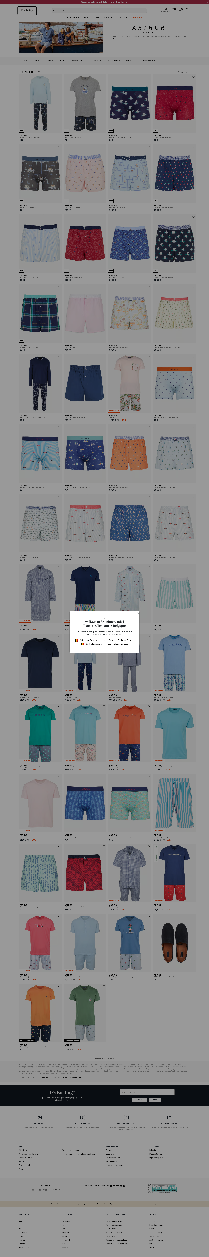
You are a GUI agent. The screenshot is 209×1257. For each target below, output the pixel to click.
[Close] (138, 613)
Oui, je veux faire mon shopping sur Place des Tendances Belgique (107, 640)
